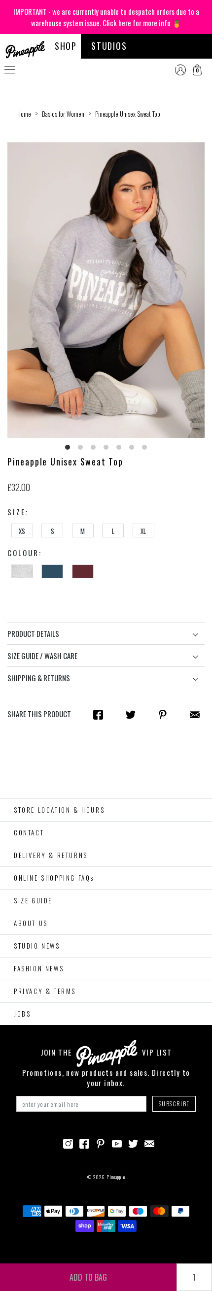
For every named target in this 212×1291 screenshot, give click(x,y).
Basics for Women (63, 114)
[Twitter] (133, 1142)
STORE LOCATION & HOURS (59, 810)
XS (22, 531)
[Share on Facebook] (98, 714)
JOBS (22, 1014)
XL (143, 531)
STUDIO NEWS (37, 946)
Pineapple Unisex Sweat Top (127, 114)
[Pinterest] (101, 1142)
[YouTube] (117, 1142)
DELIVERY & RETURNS (51, 855)
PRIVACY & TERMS (45, 991)
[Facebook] (84, 1142)
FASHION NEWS (39, 968)
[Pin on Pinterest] (163, 714)
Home (24, 114)
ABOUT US (31, 923)
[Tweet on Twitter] (131, 714)
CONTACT (29, 832)
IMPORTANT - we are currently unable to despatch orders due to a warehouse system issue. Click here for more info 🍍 (106, 17)
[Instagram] (68, 1142)
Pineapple (115, 1177)
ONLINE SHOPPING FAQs (54, 878)
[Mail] (195, 714)
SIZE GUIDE (33, 900)
